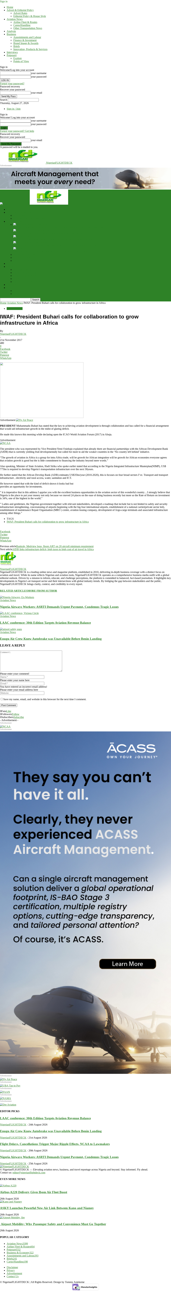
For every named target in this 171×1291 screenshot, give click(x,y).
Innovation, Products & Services (30, 49)
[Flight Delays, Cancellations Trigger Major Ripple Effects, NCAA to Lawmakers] (30, 242)
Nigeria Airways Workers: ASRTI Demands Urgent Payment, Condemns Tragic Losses (59, 227)
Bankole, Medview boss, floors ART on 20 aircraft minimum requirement (55, 546)
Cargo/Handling (21, 25)
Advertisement (14, 1273)
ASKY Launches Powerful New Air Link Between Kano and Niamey (47, 1208)
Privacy (11, 1270)
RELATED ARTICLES (14, 590)
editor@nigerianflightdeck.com (29, 1172)
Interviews (12, 52)
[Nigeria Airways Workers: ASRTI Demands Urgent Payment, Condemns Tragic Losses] (30, 224)
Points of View (21, 61)
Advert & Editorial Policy (20, 10)
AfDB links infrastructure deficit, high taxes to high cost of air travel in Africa (53, 549)
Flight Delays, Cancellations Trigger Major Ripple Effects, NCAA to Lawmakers (56, 245)
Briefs (16, 46)
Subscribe (19, 717)
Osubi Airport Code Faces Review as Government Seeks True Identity (50, 251)
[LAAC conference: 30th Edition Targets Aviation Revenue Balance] (32, 230)
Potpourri (12, 55)
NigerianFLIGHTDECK (13, 334)
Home (10, 7)
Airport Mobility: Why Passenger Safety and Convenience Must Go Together (53, 1224)
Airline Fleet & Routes (25, 22)
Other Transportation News (27, 28)
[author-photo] (8, 566)
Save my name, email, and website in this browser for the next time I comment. (44, 699)
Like (8, 711)
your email (36, 92)
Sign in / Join (14, 108)
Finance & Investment (25, 40)
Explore (17, 58)
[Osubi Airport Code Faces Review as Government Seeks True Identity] (24, 248)
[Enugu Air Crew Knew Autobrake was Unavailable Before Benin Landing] (24, 236)
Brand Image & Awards (25, 43)
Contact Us (13, 1276)
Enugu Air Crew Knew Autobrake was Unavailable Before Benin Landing (52, 239)
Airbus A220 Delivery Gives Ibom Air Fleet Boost (33, 1192)
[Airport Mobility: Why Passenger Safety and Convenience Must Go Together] (12, 1217)
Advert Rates (20, 13)
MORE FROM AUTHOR (42, 590)
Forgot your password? (12, 83)
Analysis (11, 31)
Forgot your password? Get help (17, 131)
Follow (15, 714)
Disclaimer (12, 1267)
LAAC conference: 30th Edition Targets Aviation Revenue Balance (48, 233)
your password (38, 76)
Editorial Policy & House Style (29, 16)
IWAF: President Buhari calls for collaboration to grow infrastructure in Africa (48, 521)
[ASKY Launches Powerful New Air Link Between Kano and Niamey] (11, 1201)
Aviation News (15, 19)
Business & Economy (20, 1252)
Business (11, 34)
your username (38, 73)
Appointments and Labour (27, 37)
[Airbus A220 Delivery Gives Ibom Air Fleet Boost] (8, 1185)
